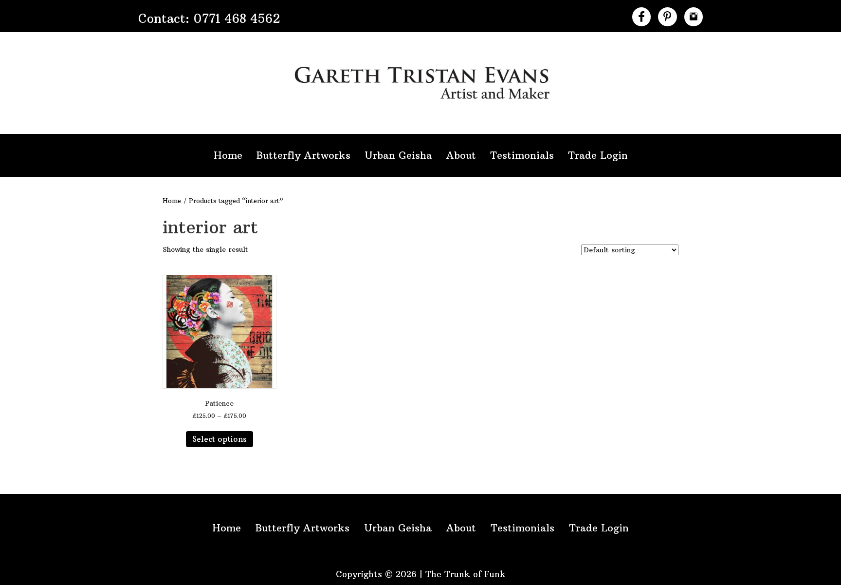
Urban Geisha (398, 155)
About (461, 155)
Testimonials (522, 155)
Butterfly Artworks (303, 155)
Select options (219, 439)
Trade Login (598, 155)
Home (228, 155)
